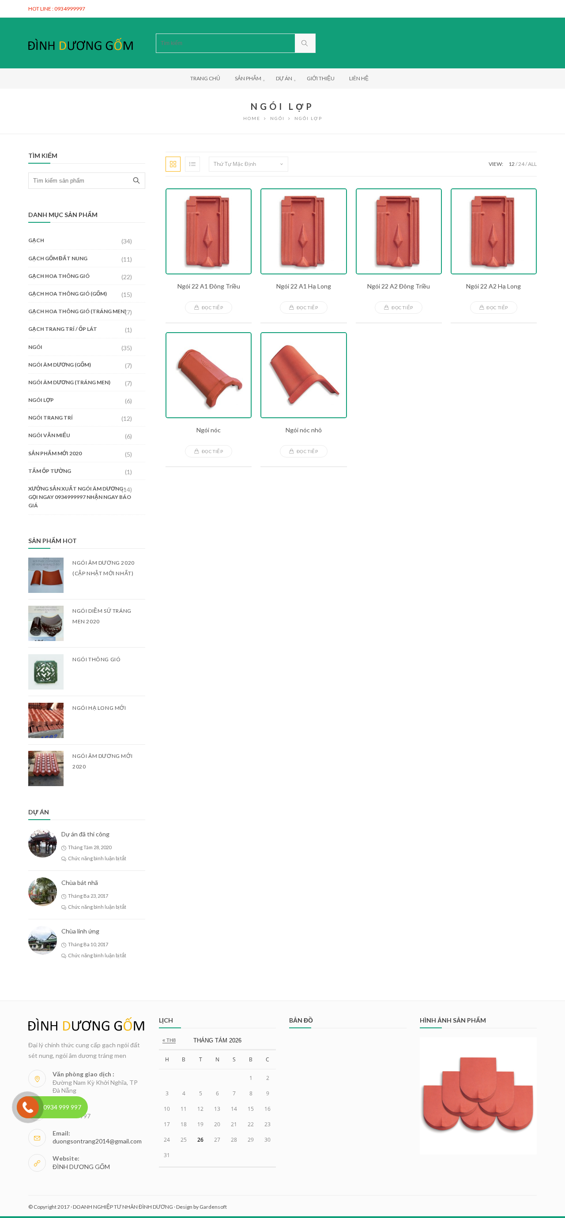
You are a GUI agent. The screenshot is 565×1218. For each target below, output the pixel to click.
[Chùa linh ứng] (42, 940)
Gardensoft (213, 1206)
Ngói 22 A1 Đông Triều (208, 286)
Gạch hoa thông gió (59, 276)
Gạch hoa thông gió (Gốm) (67, 293)
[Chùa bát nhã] (42, 891)
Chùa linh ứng (80, 931)
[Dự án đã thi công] (42, 843)
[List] (192, 164)
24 (521, 164)
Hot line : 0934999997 (56, 8)
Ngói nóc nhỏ (304, 430)
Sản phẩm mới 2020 (55, 453)
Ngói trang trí (50, 417)
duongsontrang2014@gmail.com (97, 1141)
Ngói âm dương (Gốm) (59, 364)
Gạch (36, 240)
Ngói (277, 118)
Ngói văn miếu (49, 435)
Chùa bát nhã (79, 882)
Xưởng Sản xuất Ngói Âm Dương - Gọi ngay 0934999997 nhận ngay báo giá (79, 497)
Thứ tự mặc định (235, 164)
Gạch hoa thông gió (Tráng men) (77, 311)
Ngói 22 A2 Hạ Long (493, 286)
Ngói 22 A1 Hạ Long (303, 286)
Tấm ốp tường (49, 471)
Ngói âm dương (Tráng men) (69, 382)
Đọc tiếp (212, 307)
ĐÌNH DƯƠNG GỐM (81, 1166)
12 (511, 164)
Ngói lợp (41, 400)
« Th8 (169, 1040)
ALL (532, 164)
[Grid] (173, 164)
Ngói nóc (208, 430)
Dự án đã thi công (85, 834)
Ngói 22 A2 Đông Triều (398, 286)
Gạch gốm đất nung (57, 258)
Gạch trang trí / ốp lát (62, 329)
